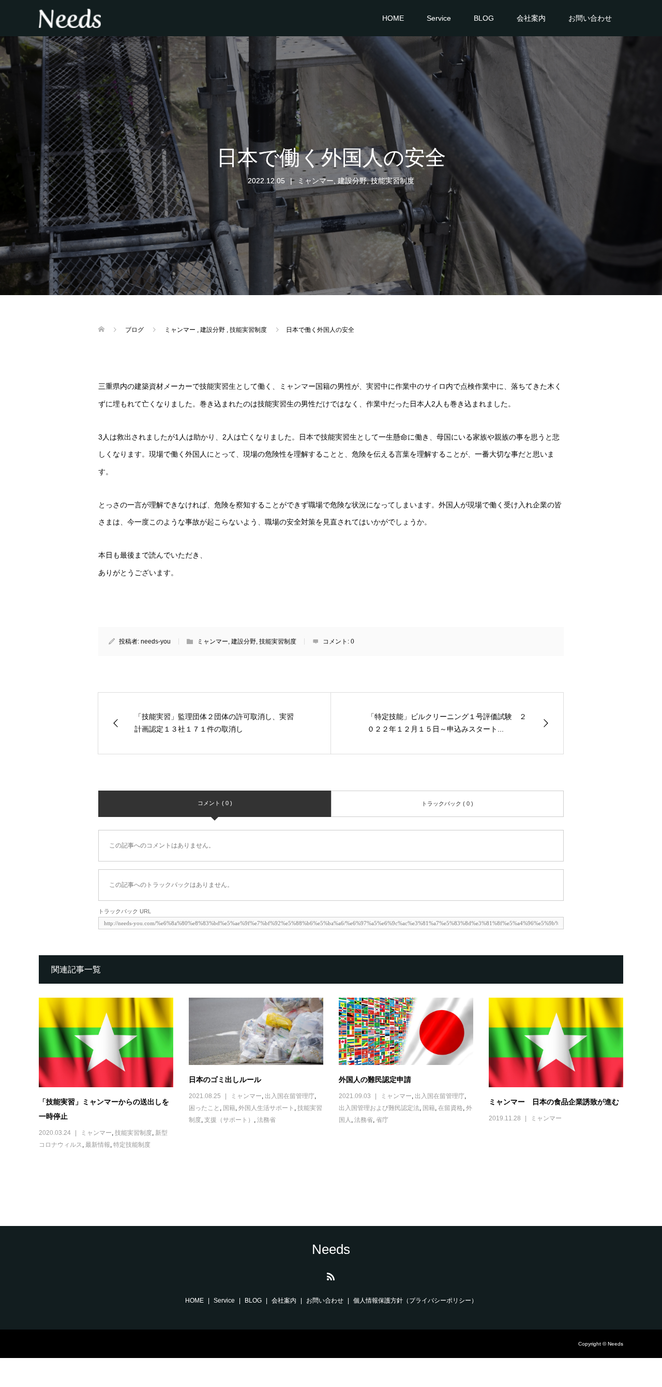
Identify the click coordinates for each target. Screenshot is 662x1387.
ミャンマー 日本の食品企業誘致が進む (554, 1101)
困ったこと (204, 1108)
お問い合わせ (590, 18)
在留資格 (450, 1108)
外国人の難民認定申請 (375, 1079)
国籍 (229, 1108)
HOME (393, 18)
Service (439, 18)
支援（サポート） (229, 1119)
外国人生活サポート (266, 1108)
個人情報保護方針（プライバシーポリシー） (415, 1300)
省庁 (382, 1119)
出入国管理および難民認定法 (379, 1108)
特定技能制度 (132, 1144)
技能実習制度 (392, 181)
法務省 (266, 1119)
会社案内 (531, 18)
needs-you (156, 641)
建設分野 (352, 181)
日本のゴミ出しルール (225, 1079)
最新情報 (97, 1144)
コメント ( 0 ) (215, 803)
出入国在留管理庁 (289, 1096)
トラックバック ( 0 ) (447, 803)
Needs (331, 1249)
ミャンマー (315, 181)
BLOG (484, 18)
